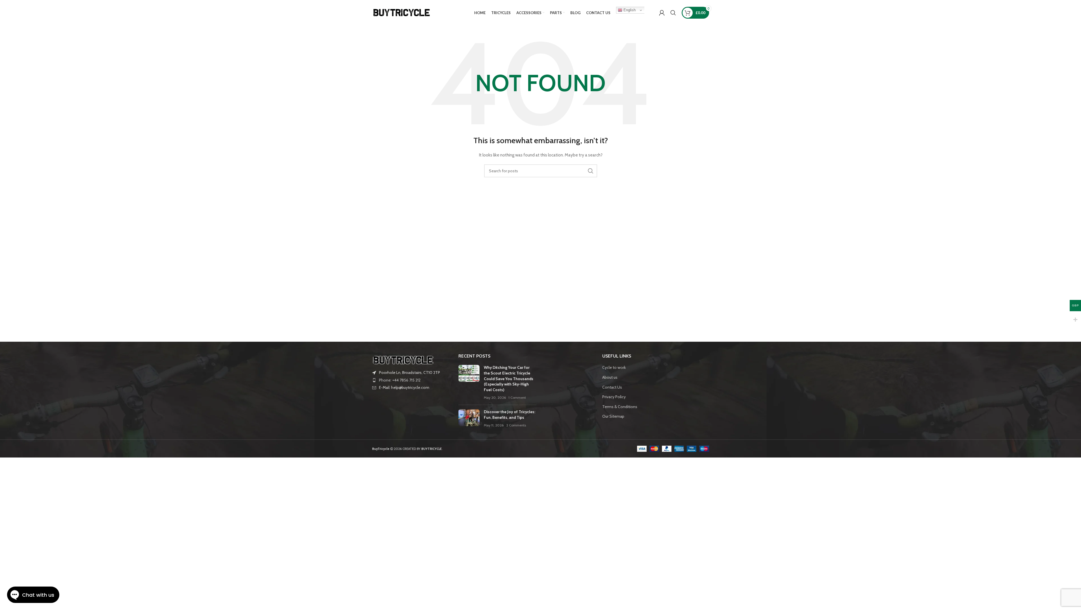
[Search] (673, 12)
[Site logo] (402, 12)
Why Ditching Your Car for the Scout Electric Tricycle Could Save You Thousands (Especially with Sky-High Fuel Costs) (508, 378)
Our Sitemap (613, 416)
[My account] (662, 12)
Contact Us (612, 387)
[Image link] (403, 359)
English (629, 10)
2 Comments (516, 425)
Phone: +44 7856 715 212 (400, 380)
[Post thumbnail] (469, 382)
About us (610, 377)
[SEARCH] (590, 170)
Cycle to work (614, 367)
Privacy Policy (614, 396)
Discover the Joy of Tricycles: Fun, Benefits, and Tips (509, 414)
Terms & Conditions (619, 406)
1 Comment (517, 397)
